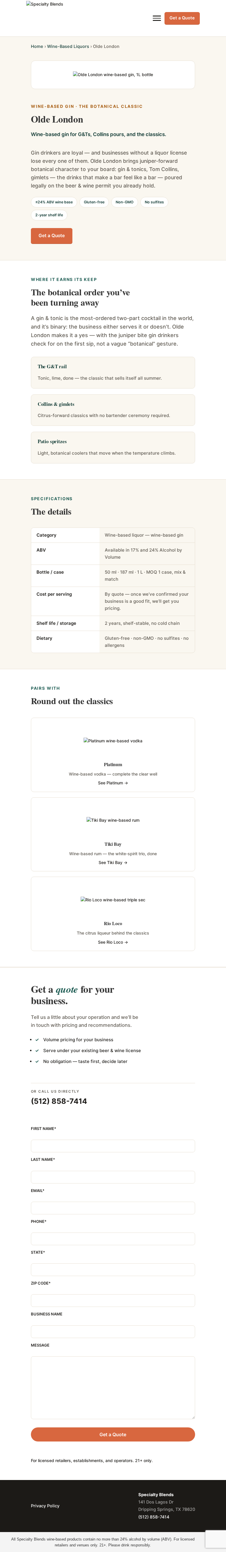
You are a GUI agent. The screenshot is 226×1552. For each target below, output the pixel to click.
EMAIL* (37, 1190)
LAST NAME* (43, 1159)
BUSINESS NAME (46, 1314)
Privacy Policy (45, 1506)
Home (37, 46)
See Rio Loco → (113, 942)
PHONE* (38, 1221)
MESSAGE (40, 1345)
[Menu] (157, 18)
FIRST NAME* (43, 1128)
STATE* (38, 1252)
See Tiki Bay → (113, 862)
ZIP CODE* (41, 1283)
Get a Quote (182, 18)
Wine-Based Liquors (68, 46)
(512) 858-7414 (59, 1101)
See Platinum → (113, 782)
